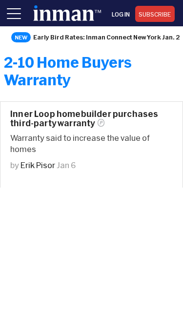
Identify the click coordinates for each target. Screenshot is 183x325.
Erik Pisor (37, 165)
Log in (121, 14)
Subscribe (155, 14)
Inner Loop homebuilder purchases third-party (84, 118)
